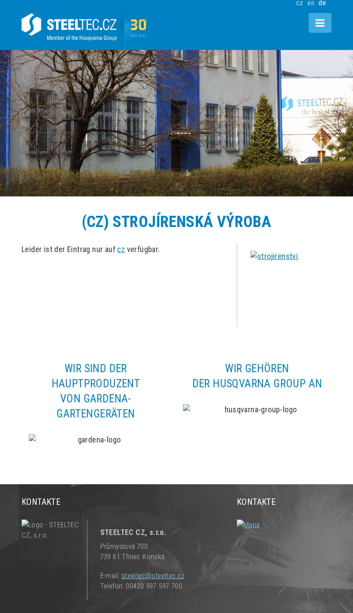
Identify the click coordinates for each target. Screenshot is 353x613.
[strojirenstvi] (290, 280)
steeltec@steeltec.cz (153, 575)
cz (121, 249)
